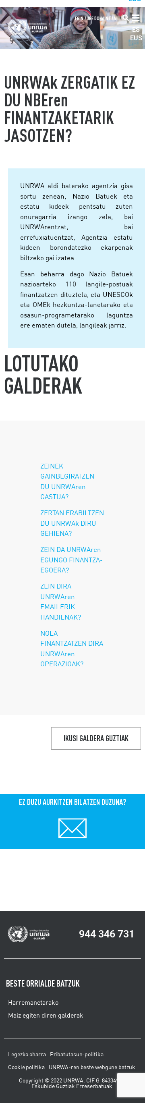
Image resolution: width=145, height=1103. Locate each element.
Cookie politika (26, 1067)
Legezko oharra (27, 1054)
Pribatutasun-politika (77, 1054)
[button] (126, 18)
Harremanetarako (33, 1002)
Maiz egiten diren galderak (45, 1015)
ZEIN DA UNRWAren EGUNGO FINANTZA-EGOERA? (71, 559)
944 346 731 (107, 934)
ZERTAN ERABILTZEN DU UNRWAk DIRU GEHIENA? (72, 522)
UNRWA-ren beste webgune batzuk (92, 1067)
